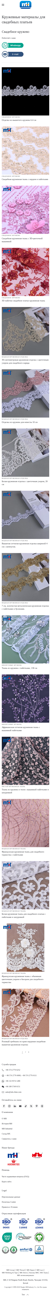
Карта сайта (6, 1182)
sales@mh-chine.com (13, 1092)
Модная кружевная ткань (14, 848)
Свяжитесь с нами (9, 1139)
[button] (3, 5)
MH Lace (40, 1270)
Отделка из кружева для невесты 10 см (19, 422)
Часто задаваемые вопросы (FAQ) (15, 1177)
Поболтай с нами (9, 38)
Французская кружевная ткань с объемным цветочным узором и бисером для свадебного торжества (22, 979)
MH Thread (20, 1270)
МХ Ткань (44, 1273)
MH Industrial (7, 1129)
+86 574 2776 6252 (12, 1070)
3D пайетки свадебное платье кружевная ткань (23, 300)
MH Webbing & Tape (10, 1273)
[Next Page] (28, 1052)
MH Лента (24, 1273)
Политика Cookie (9, 1202)
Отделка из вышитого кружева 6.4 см (19, 120)
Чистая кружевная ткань (13, 786)
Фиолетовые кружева (12, 665)
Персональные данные (11, 1197)
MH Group (10, 1270)
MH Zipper (31, 1270)
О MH (4, 1119)
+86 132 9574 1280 (12, 1081)
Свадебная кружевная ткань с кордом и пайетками (25, 179)
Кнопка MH (33, 1273)
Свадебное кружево (11, 117)
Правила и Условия (9, 1207)
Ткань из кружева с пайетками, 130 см (19, 668)
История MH (7, 1124)
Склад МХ (6, 1134)
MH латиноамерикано (25, 1275)
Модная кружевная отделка (15, 357)
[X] (31, 1106)
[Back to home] (25, 5)
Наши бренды (8, 1147)
